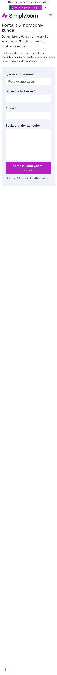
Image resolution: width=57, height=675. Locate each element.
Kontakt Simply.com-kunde (28, 168)
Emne (10, 108)
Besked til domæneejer (23, 125)
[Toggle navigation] (51, 15)
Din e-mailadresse (19, 91)
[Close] (45, 7)
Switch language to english (27, 7)
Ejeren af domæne (19, 74)
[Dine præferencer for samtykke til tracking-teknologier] (5, 670)
